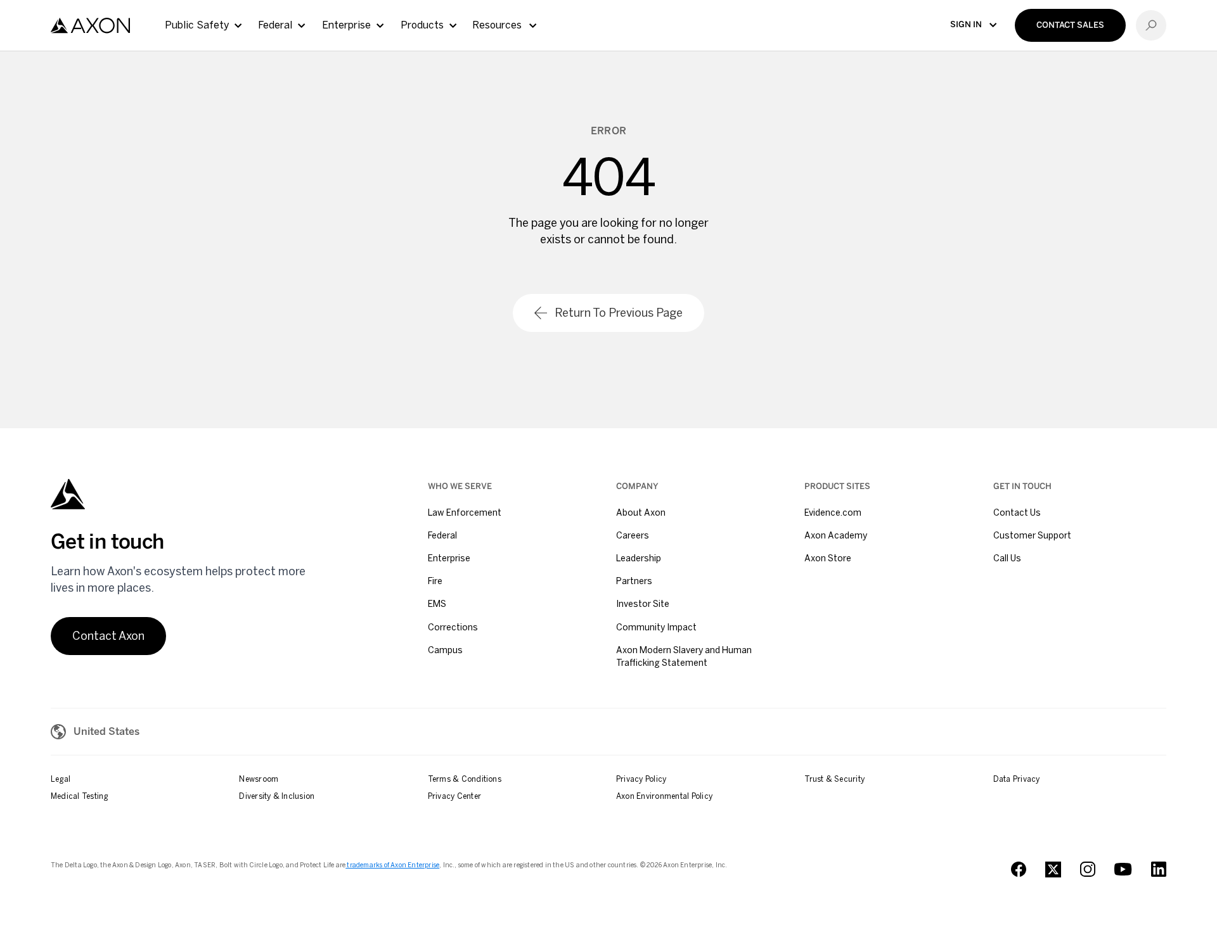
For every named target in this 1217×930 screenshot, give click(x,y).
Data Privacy (1016, 779)
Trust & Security (834, 779)
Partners (634, 581)
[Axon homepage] (90, 26)
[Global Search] (1151, 25)
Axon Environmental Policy (664, 796)
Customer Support (1032, 535)
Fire (435, 581)
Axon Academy (835, 535)
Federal (442, 535)
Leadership (638, 558)
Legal (60, 779)
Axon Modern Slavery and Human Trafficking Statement (684, 656)
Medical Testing (79, 796)
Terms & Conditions (464, 779)
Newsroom (258, 779)
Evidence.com (832, 512)
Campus (445, 650)
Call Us (1007, 558)
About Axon (641, 512)
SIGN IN (966, 24)
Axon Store (827, 558)
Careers (632, 535)
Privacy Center (454, 796)
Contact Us (1017, 512)
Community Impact (656, 627)
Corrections (453, 627)
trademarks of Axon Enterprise (392, 865)
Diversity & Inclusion (276, 796)
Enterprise (449, 558)
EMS (437, 604)
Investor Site (642, 604)
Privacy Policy (641, 779)
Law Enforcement (464, 512)
